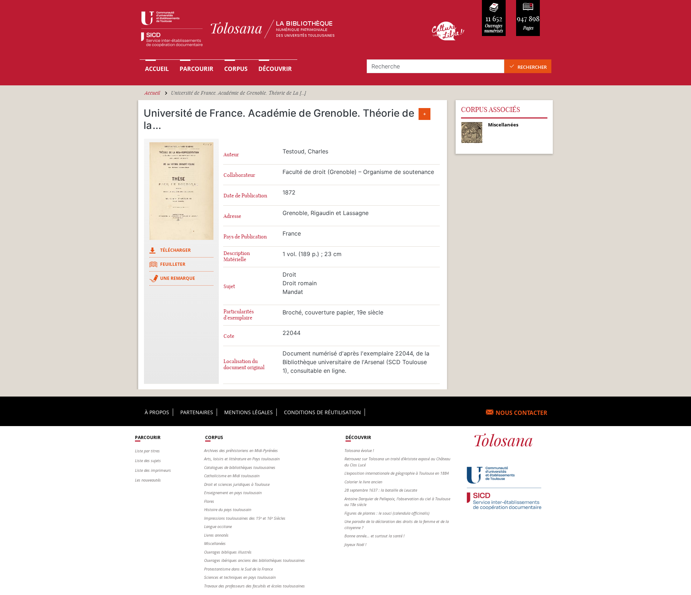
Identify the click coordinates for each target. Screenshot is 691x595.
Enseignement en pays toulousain (233, 492)
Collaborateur (239, 175)
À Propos (157, 412)
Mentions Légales (248, 412)
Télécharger (175, 250)
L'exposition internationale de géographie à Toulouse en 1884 (396, 473)
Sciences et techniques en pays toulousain (240, 577)
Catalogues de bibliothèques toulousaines (239, 467)
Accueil (157, 69)
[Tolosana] (274, 31)
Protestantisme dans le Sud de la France (238, 569)
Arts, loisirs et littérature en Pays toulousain (242, 458)
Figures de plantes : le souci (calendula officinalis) (386, 513)
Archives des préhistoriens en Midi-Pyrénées (241, 450)
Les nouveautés (148, 480)
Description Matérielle (236, 256)
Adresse (232, 216)
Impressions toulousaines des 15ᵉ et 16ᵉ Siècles (244, 518)
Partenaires (196, 412)
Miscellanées (215, 543)
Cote (228, 336)
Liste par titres (147, 450)
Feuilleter (172, 264)
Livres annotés (216, 535)
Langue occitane (218, 526)
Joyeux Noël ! (355, 544)
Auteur (231, 155)
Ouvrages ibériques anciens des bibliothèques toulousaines (254, 560)
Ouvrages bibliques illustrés (228, 552)
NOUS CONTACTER (521, 413)
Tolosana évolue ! (359, 450)
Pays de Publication (245, 237)
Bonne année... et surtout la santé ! (374, 535)
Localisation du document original (244, 364)
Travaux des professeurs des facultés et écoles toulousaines (254, 586)
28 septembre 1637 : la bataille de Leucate (380, 490)
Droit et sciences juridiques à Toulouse (237, 484)
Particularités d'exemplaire (238, 315)
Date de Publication (245, 196)
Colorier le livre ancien (363, 481)
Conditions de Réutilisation (322, 412)
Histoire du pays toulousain (227, 509)
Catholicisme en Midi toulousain (231, 475)
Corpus (236, 69)
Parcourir (196, 69)
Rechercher (532, 67)
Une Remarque (177, 278)
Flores (209, 501)
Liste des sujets (148, 460)
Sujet (229, 286)
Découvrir (275, 69)
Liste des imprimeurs (153, 470)
